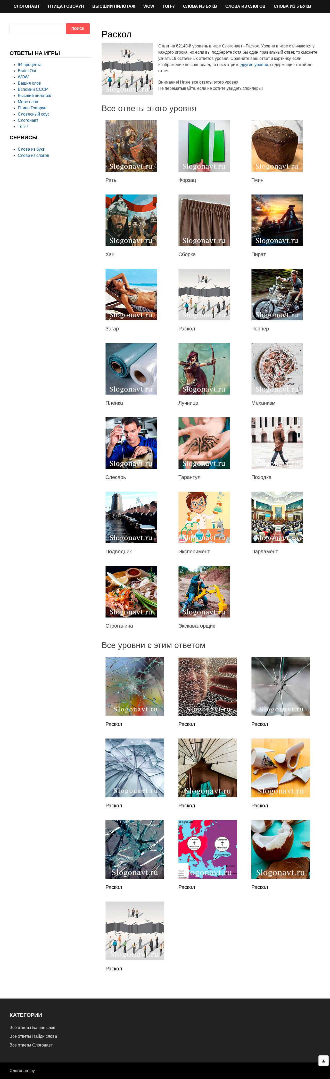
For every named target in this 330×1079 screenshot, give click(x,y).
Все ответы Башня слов (32, 1027)
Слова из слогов (245, 6)
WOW (148, 6)
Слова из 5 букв (292, 6)
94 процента (30, 64)
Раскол (113, 724)
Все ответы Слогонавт (31, 1045)
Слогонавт (27, 6)
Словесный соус (34, 114)
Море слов (28, 102)
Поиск (77, 29)
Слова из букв (200, 6)
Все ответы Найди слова (33, 1036)
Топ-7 (168, 6)
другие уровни (254, 64)
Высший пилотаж (113, 6)
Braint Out (27, 71)
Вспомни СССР (33, 89)
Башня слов (29, 83)
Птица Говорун (66, 6)
